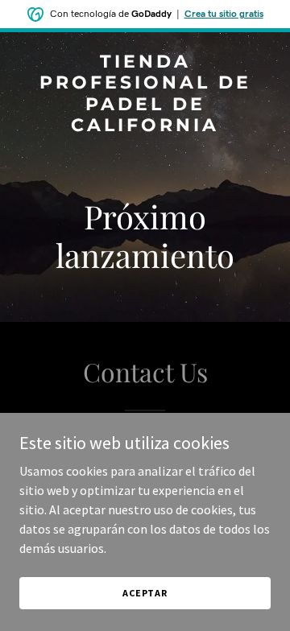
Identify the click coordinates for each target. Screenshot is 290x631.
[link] (145, 126)
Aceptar (145, 593)
